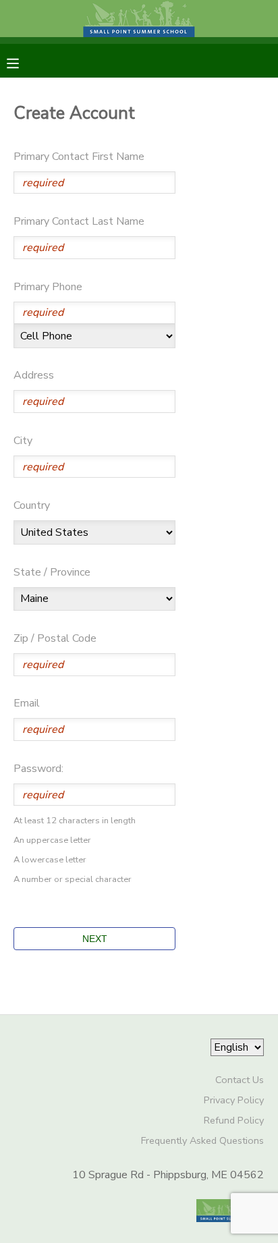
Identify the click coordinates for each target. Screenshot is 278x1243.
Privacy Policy (234, 1100)
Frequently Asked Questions (202, 1140)
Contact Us (239, 1079)
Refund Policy (234, 1120)
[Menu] (22, 62)
